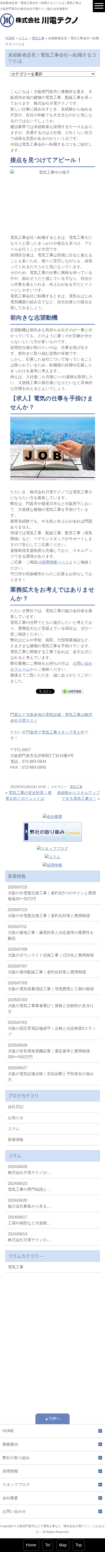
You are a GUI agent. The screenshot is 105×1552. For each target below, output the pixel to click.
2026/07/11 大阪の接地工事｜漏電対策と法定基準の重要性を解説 (51, 932)
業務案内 (10, 1444)
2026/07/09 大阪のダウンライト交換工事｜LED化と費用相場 (51, 952)
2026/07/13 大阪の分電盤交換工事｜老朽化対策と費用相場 (49, 913)
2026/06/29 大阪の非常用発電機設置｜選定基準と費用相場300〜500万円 (49, 1051)
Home (31, 1545)
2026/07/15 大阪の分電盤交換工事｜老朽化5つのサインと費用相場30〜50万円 (52, 893)
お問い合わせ (14, 1511)
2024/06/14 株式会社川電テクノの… (29, 1237)
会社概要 (10, 1498)
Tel (47, 1545)
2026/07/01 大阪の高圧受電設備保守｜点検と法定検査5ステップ (52, 1028)
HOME (10, 38)
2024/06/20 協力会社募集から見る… (29, 1203)
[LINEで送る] (72, 691)
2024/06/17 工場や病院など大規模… (29, 1220)
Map (63, 1545)
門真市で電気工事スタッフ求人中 (55, 732)
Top (78, 1545)
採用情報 (10, 1471)
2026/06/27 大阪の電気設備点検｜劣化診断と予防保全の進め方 (51, 1074)
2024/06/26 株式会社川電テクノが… (29, 1170)
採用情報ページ (55, 562)
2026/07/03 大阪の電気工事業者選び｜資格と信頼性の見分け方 (51, 1006)
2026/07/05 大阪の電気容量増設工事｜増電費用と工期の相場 (51, 986)
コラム (23, 38)
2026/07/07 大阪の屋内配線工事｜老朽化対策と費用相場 (47, 969)
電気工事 (38, 38)
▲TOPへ (53, 1419)
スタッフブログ (16, 1484)
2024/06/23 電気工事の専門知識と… (29, 1186)
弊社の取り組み (16, 1458)
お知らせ (15, 1118)
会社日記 (15, 1107)
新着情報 (15, 1140)
